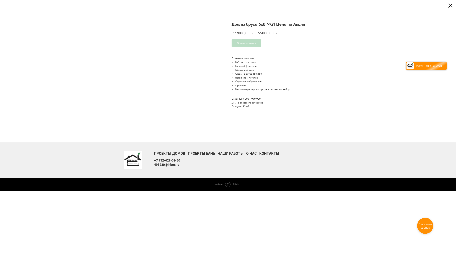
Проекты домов (169, 153)
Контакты (269, 153)
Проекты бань (201, 153)
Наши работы (230, 153)
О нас (251, 153)
